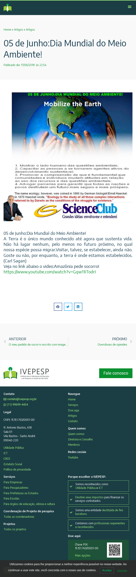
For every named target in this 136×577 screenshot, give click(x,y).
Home (7, 29)
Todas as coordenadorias (19, 516)
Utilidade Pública (14, 447)
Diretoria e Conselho (80, 439)
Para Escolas (11, 498)
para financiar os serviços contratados (99, 499)
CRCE (7, 458)
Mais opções (82, 555)
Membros (74, 444)
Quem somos (76, 434)
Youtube (73, 457)
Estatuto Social (13, 464)
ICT (6, 453)
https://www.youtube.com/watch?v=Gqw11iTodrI (50, 271)
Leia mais (122, 570)
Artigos (18, 29)
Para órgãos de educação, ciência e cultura (29, 504)
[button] (129, 6)
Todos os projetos (15, 529)
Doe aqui (73, 410)
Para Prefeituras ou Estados (21, 493)
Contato (73, 421)
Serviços (73, 405)
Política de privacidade (17, 469)
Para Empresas (13, 482)
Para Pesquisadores (16, 487)
